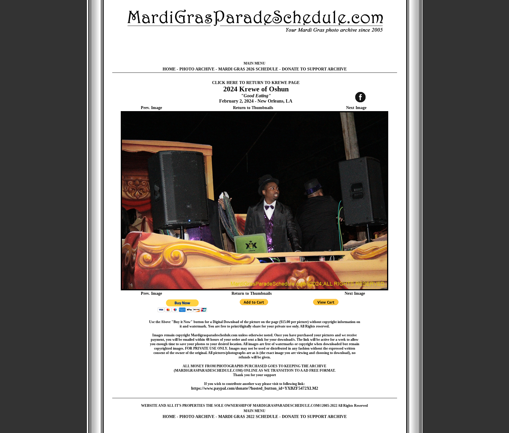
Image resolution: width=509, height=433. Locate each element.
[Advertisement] (254, 47)
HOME (169, 69)
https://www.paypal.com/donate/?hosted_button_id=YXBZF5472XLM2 (254, 388)
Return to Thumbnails (253, 108)
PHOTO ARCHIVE (196, 69)
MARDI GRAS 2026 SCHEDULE (248, 69)
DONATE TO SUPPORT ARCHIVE (314, 69)
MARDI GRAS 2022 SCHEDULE (248, 416)
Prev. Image (151, 108)
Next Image (356, 108)
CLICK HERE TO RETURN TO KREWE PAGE (256, 82)
